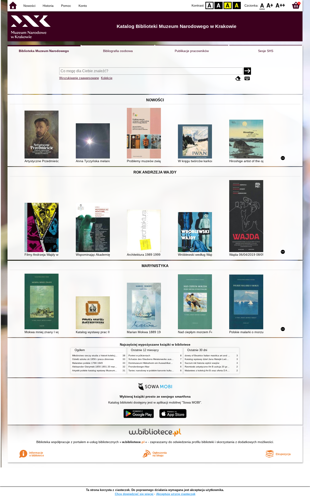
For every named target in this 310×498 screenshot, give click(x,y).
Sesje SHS (265, 51)
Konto (83, 5)
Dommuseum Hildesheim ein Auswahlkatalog (151, 363)
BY (236, 5)
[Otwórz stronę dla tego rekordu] (43, 135)
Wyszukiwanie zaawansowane (79, 78)
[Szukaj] (247, 71)
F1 (270, 5)
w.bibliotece (133, 442)
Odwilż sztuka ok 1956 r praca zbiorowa (93, 359)
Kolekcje (106, 78)
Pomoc (66, 5)
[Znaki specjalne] (247, 78)
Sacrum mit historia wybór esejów (202, 363)
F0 (262, 5)
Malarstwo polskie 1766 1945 (87, 363)
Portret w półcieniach (139, 355)
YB (227, 5)
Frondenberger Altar (138, 366)
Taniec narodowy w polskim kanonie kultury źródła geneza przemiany (164, 370)
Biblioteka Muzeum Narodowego (44, 51)
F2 (280, 5)
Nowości (29, 5)
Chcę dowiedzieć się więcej (134, 494)
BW (218, 5)
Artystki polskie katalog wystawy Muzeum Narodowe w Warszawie (106, 370)
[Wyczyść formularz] (238, 78)
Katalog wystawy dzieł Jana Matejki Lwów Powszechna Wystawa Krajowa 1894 (226, 359)
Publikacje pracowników (192, 51)
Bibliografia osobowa (118, 51)
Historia (48, 5)
